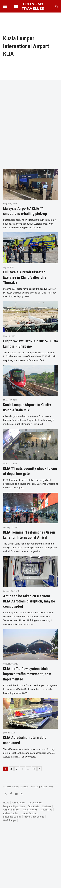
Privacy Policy (47, 786)
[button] (5, 6)
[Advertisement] (30, 132)
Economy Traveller (33, 6)
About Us (34, 786)
